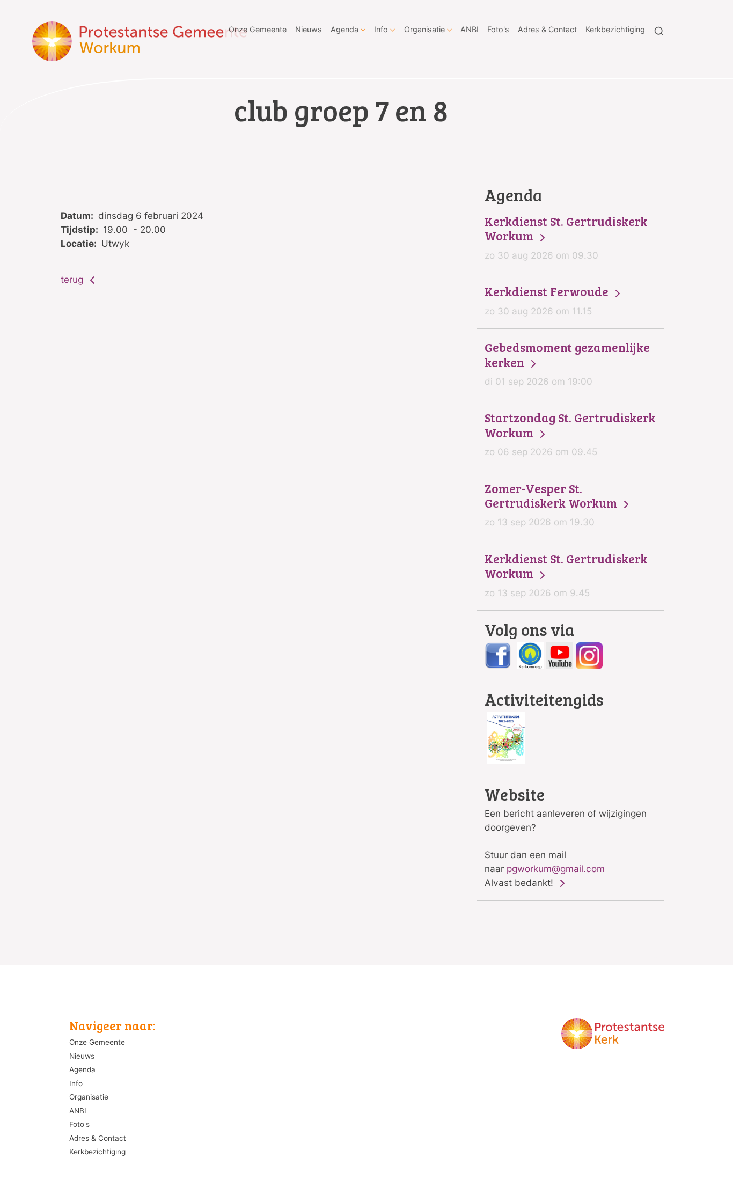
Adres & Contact (547, 29)
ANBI (469, 29)
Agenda (344, 29)
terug (73, 279)
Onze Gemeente (258, 29)
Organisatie (424, 29)
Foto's (498, 29)
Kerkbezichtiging (615, 29)
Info (381, 29)
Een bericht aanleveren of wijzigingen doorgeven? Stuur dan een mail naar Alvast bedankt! (566, 837)
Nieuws (308, 29)
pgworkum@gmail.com (556, 868)
